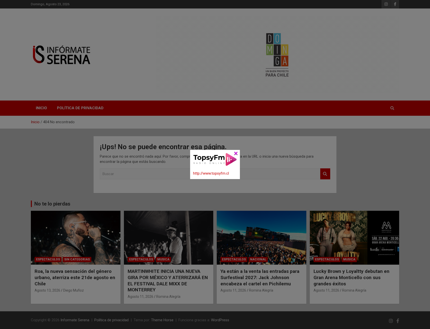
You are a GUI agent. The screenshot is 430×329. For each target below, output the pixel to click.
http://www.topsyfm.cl (211, 173)
